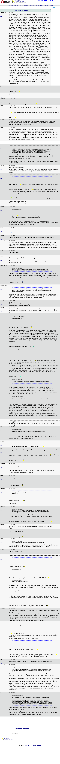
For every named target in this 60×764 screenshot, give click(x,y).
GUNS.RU (27, 745)
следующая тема (19, 728)
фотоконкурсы (46, 5)
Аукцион (51, 5)
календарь (28, 5)
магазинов (40, 5)
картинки (24, 5)
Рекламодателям (37, 745)
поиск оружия (34, 5)
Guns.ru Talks (17, 0)
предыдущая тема (26, 728)
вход (8, 5)
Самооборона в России (19, 1)
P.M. (1, 16)
